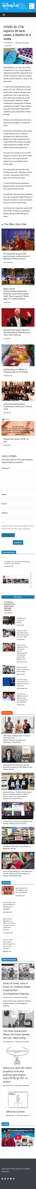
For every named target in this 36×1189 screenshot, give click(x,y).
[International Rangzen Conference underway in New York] (18, 383)
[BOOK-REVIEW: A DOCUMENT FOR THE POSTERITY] (8, 892)
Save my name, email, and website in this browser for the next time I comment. (17, 527)
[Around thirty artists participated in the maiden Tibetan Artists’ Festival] (18, 810)
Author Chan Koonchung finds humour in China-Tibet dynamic (9, 944)
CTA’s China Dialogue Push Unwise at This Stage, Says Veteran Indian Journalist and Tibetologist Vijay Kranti (16, 739)
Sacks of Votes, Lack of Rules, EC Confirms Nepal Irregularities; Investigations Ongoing (16, 988)
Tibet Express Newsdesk (22, 43)
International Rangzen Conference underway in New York (17, 406)
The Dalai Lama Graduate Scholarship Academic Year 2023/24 (17, 563)
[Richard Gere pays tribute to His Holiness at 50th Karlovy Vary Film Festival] (18, 309)
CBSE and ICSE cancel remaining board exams (23, 669)
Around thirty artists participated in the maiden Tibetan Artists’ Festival (18, 822)
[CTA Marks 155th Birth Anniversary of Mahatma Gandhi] (18, 835)
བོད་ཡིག (31, 6)
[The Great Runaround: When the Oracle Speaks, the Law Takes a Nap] (18, 1019)
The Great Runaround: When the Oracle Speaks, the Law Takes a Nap (16, 1034)
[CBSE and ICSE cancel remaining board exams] (9, 669)
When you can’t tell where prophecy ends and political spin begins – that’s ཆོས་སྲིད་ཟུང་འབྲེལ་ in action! (17, 1074)
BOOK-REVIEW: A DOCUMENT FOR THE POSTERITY (22, 890)
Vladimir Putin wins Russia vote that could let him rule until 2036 (23, 634)
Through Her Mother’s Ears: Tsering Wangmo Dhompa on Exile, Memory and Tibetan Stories (17, 767)
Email (4, 504)
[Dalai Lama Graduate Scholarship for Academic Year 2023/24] (16, 580)
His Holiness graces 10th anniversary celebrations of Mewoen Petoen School (16, 256)
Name (4, 494)
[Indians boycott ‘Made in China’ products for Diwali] (18, 346)
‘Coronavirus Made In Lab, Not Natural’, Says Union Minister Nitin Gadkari (22, 698)
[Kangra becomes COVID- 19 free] (18, 420)
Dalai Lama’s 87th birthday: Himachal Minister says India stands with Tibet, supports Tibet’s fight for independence (16, 293)
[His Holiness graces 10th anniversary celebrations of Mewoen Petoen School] (18, 230)
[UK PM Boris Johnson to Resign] (9, 620)
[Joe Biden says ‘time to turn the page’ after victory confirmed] (9, 681)
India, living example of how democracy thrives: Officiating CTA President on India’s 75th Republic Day (22, 652)
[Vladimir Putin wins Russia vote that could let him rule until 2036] (9, 633)
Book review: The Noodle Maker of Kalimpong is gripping (9, 905)
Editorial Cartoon (15, 1111)
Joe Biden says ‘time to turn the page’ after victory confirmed (23, 683)
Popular (19, 597)
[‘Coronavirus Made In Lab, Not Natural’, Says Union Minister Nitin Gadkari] (9, 696)
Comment (6, 468)
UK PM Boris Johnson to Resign (21, 620)
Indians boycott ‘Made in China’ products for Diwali (15, 370)
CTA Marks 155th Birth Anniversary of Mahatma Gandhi (17, 847)
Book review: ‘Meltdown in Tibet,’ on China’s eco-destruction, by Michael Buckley (9, 924)
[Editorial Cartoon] (18, 1099)
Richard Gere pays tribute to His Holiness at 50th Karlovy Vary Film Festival (16, 332)
